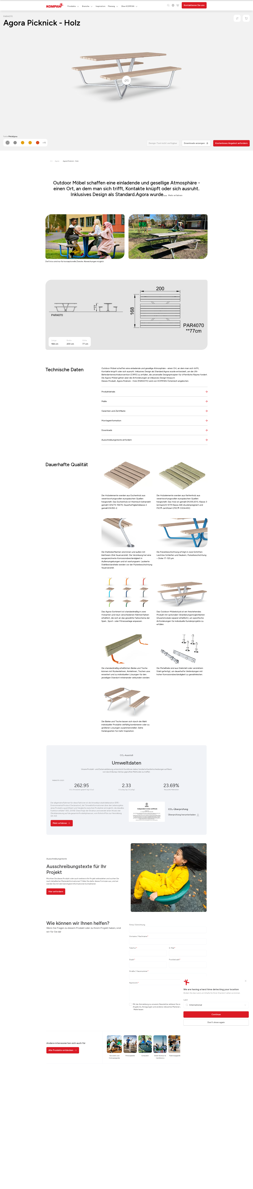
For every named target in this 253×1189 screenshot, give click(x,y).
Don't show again (216, 1022)
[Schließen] (245, 981)
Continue (216, 1014)
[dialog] (126, 594)
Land (185, 1000)
